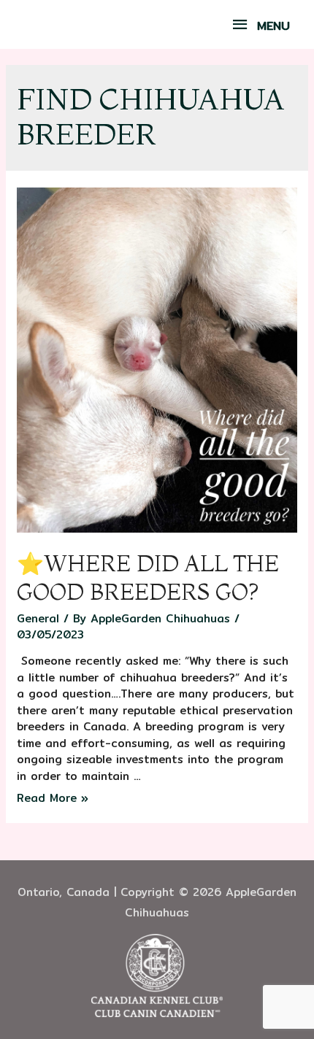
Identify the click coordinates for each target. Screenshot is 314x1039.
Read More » (52, 797)
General (38, 618)
